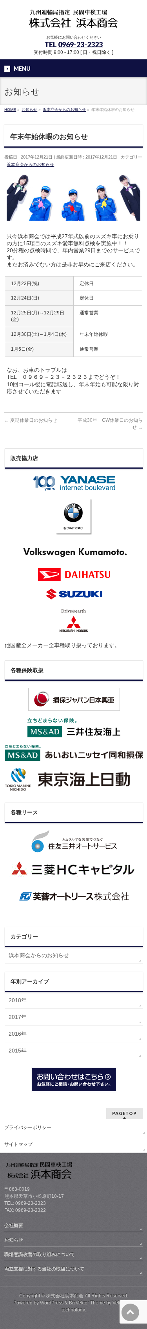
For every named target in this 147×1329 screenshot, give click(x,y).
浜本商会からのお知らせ (30, 164)
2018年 (18, 1000)
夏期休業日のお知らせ (30, 420)
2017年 (18, 1017)
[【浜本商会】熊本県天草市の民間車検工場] (73, 21)
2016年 (18, 1034)
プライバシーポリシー (27, 1127)
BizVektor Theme (87, 1303)
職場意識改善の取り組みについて (39, 1254)
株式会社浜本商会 (64, 1296)
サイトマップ (18, 1144)
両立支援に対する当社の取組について (44, 1269)
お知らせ (13, 1240)
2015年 (18, 1050)
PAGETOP (124, 1113)
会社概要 (13, 1225)
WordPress (52, 1303)
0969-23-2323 (80, 44)
